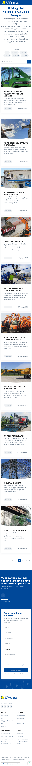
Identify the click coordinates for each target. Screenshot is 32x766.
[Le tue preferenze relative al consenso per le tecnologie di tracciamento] (29, 763)
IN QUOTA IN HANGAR (12, 483)
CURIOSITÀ (7, 55)
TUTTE (7, 52)
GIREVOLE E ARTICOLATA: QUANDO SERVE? (15, 388)
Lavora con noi (21, 721)
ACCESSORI (14, 52)
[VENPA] (10, 2)
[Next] (29, 560)
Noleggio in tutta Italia (7, 721)
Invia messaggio (16, 670)
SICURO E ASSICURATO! (14, 436)
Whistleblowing (5, 743)
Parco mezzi (4, 715)
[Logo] (9, 698)
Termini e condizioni (22, 739)
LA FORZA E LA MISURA (13, 241)
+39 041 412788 (5, 601)
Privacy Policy (23, 665)
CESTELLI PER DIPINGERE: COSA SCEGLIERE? (15, 193)
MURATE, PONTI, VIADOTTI (15, 530)
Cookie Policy (20, 736)
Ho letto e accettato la (16, 665)
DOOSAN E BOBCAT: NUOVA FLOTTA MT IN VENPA (15, 339)
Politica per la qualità (7, 736)
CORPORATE (23, 52)
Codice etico (4, 733)
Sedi (2, 718)
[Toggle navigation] (28, 2)
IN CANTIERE (16, 55)
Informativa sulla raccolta (10, 764)
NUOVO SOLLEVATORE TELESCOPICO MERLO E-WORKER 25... (14, 94)
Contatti (3, 726)
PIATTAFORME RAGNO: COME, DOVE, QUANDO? (13, 289)
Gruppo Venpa (21, 715)
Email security (21, 723)
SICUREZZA (24, 55)
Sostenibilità (20, 718)
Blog (2, 723)
